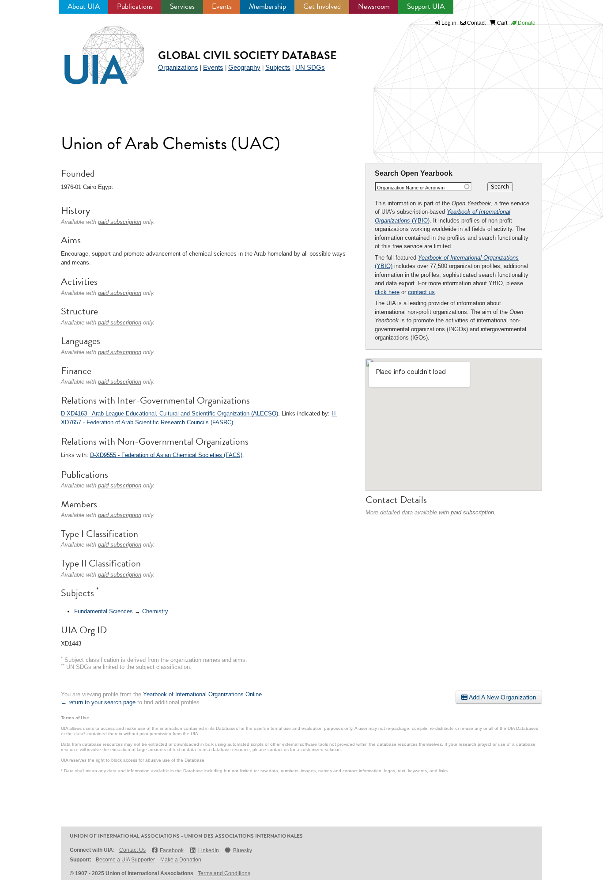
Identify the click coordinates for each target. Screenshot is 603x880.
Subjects (277, 67)
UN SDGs (310, 67)
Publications (135, 6)
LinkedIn (208, 850)
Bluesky (242, 850)
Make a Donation (180, 860)
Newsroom (374, 6)
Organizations (178, 67)
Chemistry (155, 611)
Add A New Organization (501, 697)
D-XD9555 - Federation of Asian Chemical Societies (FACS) (166, 455)
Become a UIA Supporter (125, 860)
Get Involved (322, 6)
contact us (421, 292)
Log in (448, 23)
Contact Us (132, 850)
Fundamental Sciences (103, 611)
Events (222, 6)
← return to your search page (98, 702)
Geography (244, 67)
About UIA (84, 6)
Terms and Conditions (224, 873)
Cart (501, 23)
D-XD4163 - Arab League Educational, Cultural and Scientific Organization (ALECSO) (169, 413)
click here (387, 292)
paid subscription (472, 512)
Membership (267, 6)
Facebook (172, 850)
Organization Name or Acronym (411, 187)
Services (182, 6)
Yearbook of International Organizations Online (202, 694)
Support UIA (426, 6)
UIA (94, 50)
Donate (525, 23)
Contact (476, 23)
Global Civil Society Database (247, 55)
